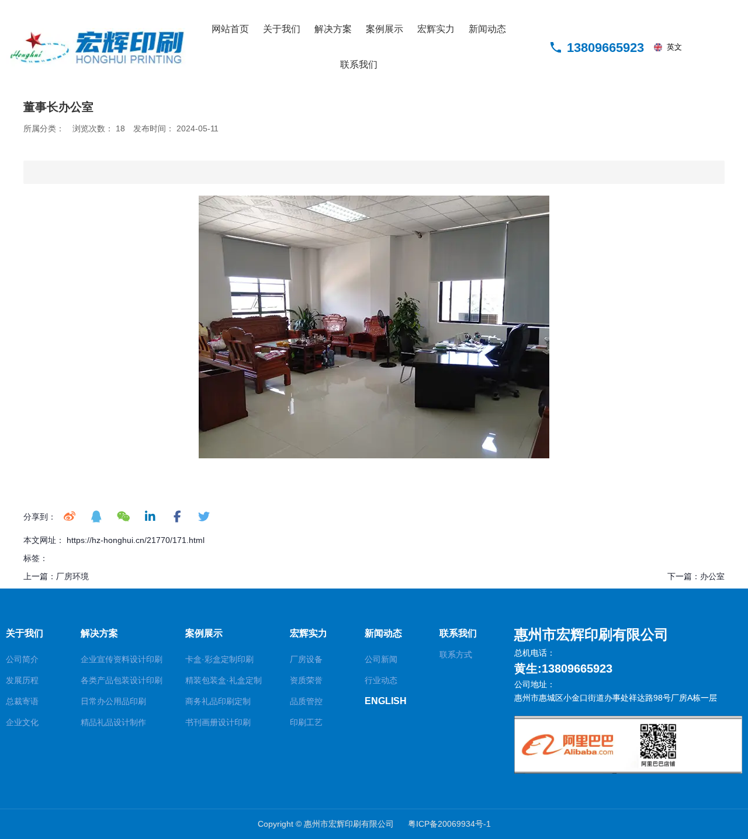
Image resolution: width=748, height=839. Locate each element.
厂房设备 (306, 659)
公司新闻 (381, 659)
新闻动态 (487, 29)
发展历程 (22, 680)
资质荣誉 (306, 680)
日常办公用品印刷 (113, 701)
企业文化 (22, 722)
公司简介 (22, 659)
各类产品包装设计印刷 (121, 680)
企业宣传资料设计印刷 (121, 659)
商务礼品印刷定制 (218, 701)
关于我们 (281, 29)
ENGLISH (386, 701)
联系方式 (455, 654)
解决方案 (333, 29)
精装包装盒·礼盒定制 (223, 680)
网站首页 (230, 29)
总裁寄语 (22, 701)
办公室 (712, 576)
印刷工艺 (306, 722)
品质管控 (306, 701)
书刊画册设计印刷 (218, 722)
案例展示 (384, 29)
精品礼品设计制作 (113, 722)
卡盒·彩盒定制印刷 (219, 659)
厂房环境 (72, 576)
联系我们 (359, 64)
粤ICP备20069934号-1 (449, 823)
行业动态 (381, 680)
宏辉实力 (436, 29)
